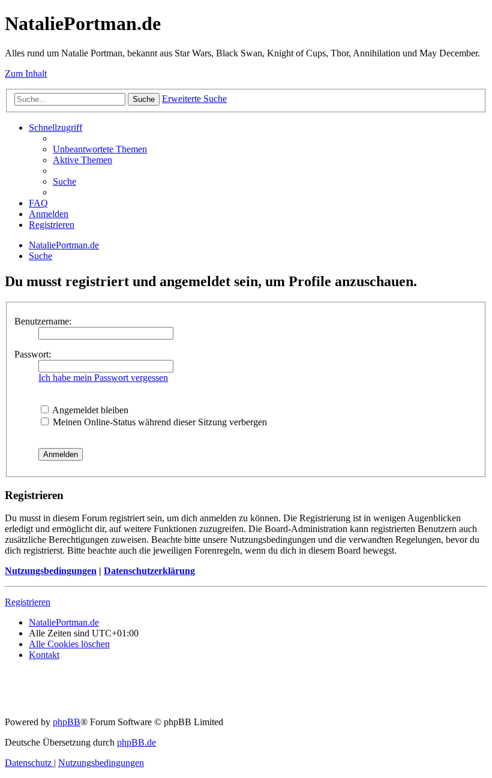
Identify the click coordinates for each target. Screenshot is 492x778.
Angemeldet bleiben (89, 410)
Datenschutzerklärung (149, 571)
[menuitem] (100, 149)
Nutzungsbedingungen (51, 571)
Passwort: (32, 354)
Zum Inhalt (26, 73)
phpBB (66, 722)
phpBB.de (136, 742)
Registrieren (27, 602)
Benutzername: (42, 321)
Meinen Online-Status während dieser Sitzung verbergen (158, 422)
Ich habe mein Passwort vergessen (103, 378)
